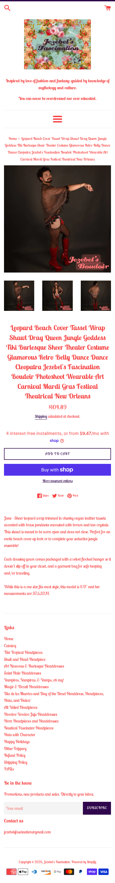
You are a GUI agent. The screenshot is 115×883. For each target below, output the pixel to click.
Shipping (41, 416)
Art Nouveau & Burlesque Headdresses (34, 666)
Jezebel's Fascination (57, 862)
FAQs (9, 769)
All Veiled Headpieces (20, 707)
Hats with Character (19, 734)
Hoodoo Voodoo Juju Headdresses (30, 714)
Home (8, 638)
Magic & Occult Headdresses (26, 686)
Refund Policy (14, 755)
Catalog (10, 645)
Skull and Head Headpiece (24, 659)
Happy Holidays (17, 741)
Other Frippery (15, 748)
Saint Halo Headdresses (22, 673)
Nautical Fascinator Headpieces (28, 728)
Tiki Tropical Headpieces (23, 652)
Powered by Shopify (83, 862)
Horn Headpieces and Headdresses (31, 721)
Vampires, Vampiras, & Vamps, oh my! (34, 680)
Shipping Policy (15, 762)
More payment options (58, 480)
